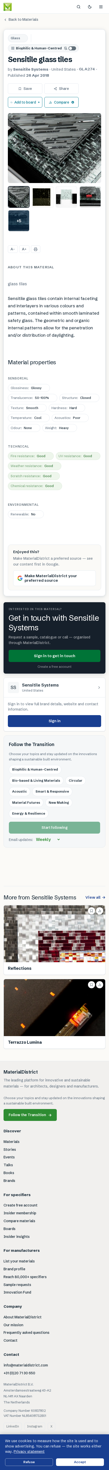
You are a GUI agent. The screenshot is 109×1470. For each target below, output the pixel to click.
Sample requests (17, 1284)
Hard (64, 408)
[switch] (70, 48)
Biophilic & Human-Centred (39, 48)
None (21, 428)
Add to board (25, 102)
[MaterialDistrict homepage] (19, 7)
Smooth (24, 408)
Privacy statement (29, 1451)
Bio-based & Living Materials (36, 780)
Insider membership (20, 1213)
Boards (9, 1228)
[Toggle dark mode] (89, 6)
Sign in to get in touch (54, 655)
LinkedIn (12, 1426)
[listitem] (19, 197)
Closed (76, 398)
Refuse (29, 1462)
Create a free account (54, 666)
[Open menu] (100, 6)
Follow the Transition (30, 1115)
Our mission (13, 1325)
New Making (59, 802)
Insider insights (17, 1236)
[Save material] (91, 910)
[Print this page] (35, 249)
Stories (10, 1149)
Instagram (34, 1426)
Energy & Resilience (28, 813)
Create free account (21, 1205)
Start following (55, 827)
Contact (10, 1340)
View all (95, 897)
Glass (15, 38)
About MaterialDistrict (23, 1317)
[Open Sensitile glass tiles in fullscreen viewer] (54, 148)
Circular (75, 780)
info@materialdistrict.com (26, 1365)
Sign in (55, 721)
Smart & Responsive (52, 791)
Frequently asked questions (26, 1332)
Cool (26, 418)
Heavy (57, 428)
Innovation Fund (17, 1292)
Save (28, 88)
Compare (61, 102)
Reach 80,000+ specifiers (25, 1277)
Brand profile (14, 1269)
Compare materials (19, 1221)
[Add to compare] (99, 910)
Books (9, 1173)
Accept (80, 1462)
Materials (12, 1141)
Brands (9, 1180)
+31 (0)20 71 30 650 (19, 1373)
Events (9, 1157)
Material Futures (26, 802)
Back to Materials (23, 19)
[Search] (78, 6)
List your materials (19, 1261)
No (23, 514)
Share (64, 88)
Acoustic (19, 791)
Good (28, 456)
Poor (67, 418)
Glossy (26, 388)
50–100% (30, 398)
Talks (8, 1165)
